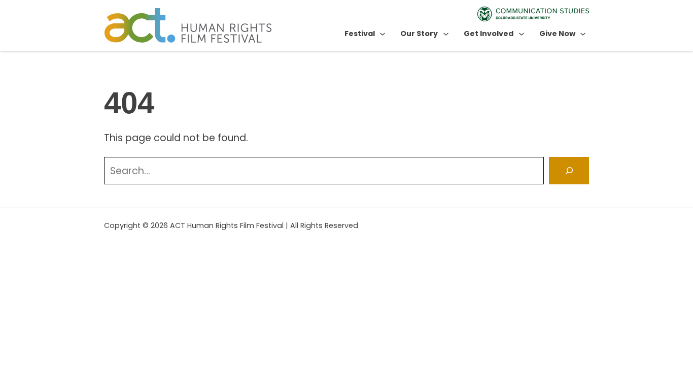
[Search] (569, 170)
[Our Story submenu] (446, 33)
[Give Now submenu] (583, 33)
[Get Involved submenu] (521, 33)
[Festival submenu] (382, 33)
